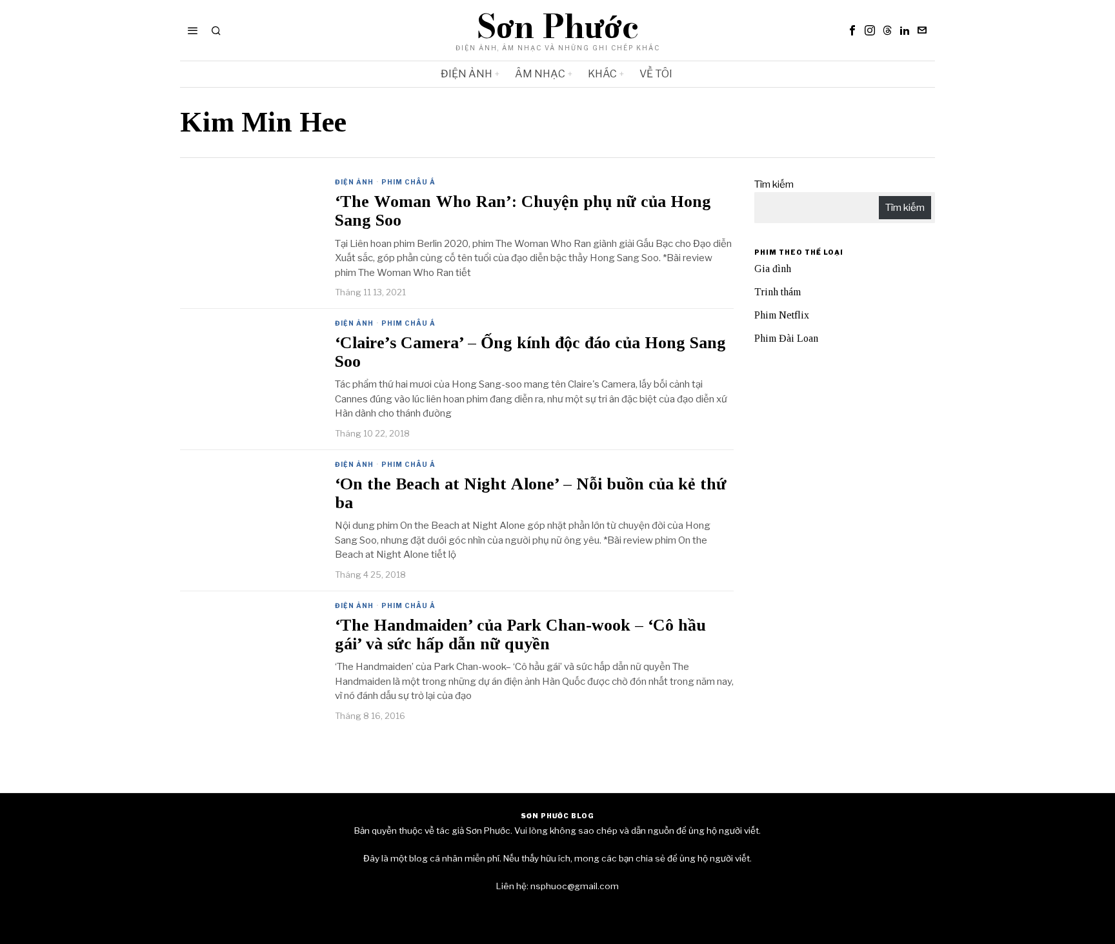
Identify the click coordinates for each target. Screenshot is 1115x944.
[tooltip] (852, 30)
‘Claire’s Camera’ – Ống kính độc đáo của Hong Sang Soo (530, 352)
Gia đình (772, 268)
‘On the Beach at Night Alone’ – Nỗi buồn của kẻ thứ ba (531, 493)
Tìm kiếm (774, 184)
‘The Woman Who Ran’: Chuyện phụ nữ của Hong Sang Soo (523, 211)
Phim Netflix (781, 315)
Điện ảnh (354, 182)
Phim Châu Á (408, 182)
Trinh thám (777, 291)
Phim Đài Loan (786, 338)
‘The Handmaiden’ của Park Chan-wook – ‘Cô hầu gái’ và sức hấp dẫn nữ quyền (520, 634)
